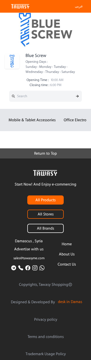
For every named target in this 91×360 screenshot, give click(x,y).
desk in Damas (70, 301)
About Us (67, 254)
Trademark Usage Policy (46, 354)
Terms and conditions (46, 336)
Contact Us (67, 264)
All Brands (45, 228)
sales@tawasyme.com (28, 258)
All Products (45, 200)
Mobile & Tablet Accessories (32, 120)
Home (67, 244)
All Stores (46, 214)
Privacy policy (45, 319)
